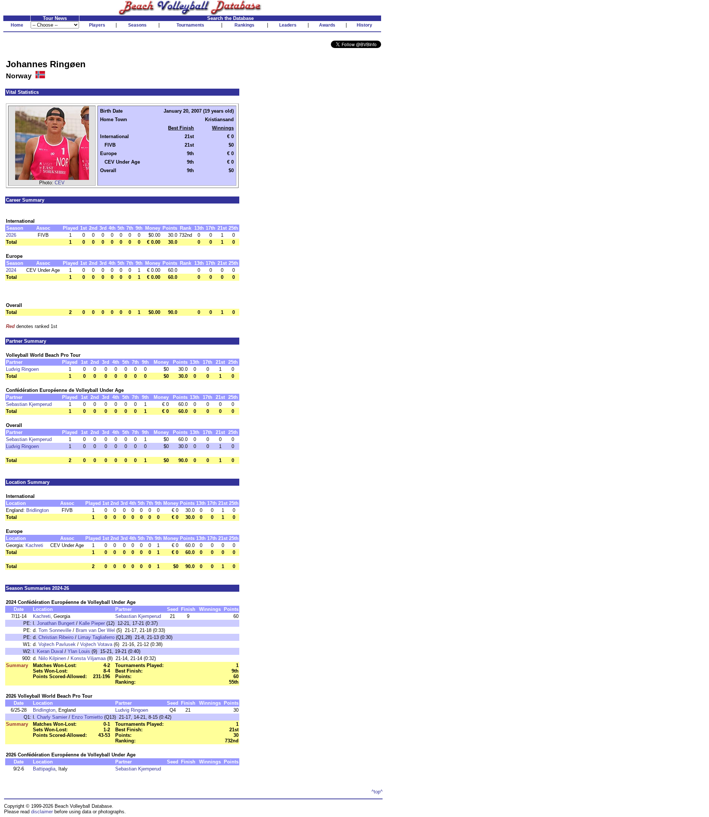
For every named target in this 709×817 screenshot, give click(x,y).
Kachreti (34, 545)
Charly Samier (52, 717)
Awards (327, 25)
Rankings (244, 25)
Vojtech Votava (96, 644)
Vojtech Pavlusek (57, 644)
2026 (11, 235)
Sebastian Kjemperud (29, 404)
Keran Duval (50, 651)
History (364, 25)
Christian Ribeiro (55, 637)
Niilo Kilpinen (52, 658)
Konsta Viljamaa (88, 658)
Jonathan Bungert (56, 623)
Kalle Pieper (92, 623)
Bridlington (37, 510)
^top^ (377, 791)
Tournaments (190, 25)
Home (17, 25)
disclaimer (42, 811)
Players (97, 25)
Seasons (137, 25)
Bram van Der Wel (95, 630)
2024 (11, 270)
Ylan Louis (79, 651)
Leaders (288, 25)
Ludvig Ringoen (22, 369)
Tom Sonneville (54, 630)
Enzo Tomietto (87, 717)
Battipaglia (44, 769)
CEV (60, 182)
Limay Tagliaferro (96, 637)
